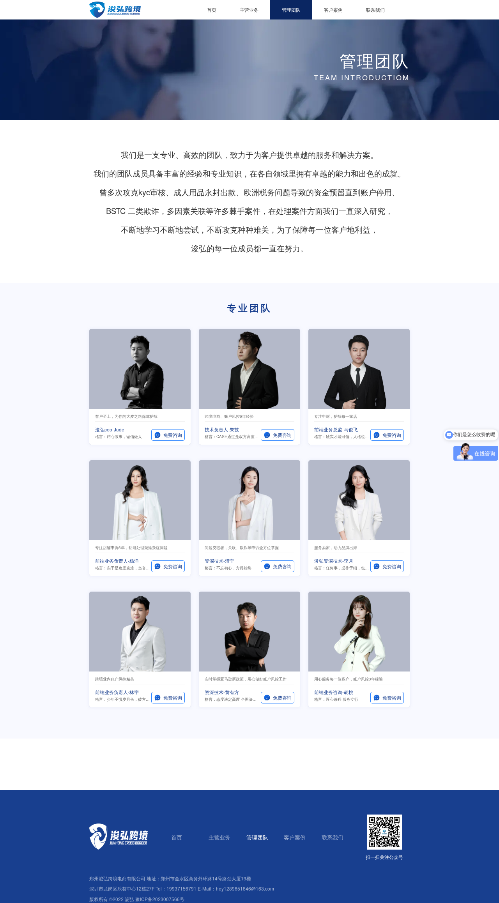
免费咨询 (172, 434)
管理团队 (291, 9)
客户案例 (333, 9)
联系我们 (375, 9)
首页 (211, 9)
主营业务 (249, 9)
